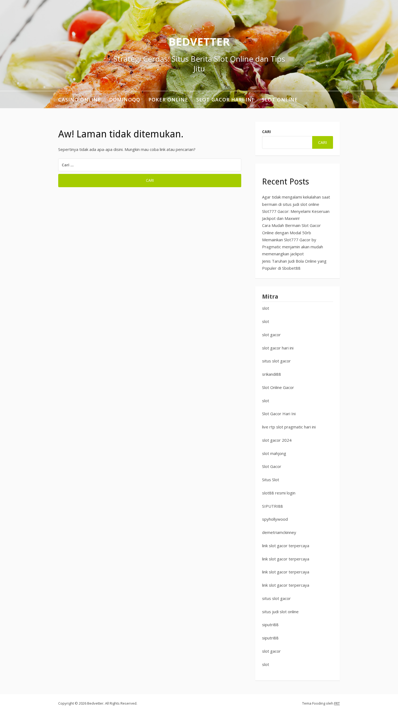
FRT (337, 703)
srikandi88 (271, 374)
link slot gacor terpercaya (285, 545)
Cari (266, 131)
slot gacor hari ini (277, 348)
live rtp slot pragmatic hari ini (289, 427)
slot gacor (271, 334)
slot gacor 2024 (277, 440)
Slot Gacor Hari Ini (225, 99)
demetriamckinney (279, 532)
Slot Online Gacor (278, 387)
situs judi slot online (280, 611)
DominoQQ (124, 99)
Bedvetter (199, 41)
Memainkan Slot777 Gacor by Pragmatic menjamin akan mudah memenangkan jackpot (292, 247)
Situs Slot (270, 479)
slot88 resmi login (278, 493)
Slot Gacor (271, 466)
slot (265, 308)
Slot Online (280, 99)
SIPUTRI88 (272, 506)
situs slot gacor (276, 361)
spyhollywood (275, 519)
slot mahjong (274, 453)
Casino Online (79, 99)
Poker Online (168, 99)
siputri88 (270, 624)
